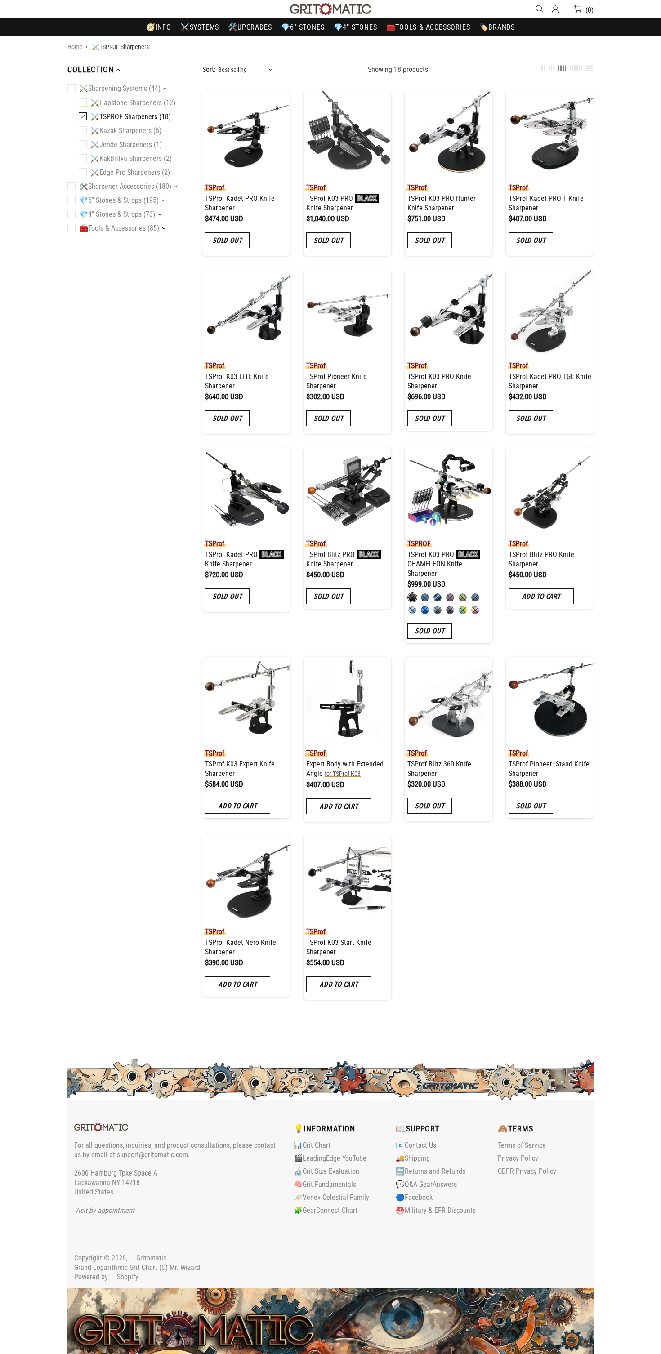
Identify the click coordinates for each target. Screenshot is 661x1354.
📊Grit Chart (312, 1145)
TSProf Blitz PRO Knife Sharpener (342, 559)
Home (75, 46)
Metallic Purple (450, 597)
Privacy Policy (518, 1158)
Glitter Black (412, 597)
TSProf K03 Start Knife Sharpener (338, 947)
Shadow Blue (437, 610)
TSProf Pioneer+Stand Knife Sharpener (549, 769)
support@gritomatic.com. (153, 1154)
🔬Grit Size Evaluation (326, 1171)
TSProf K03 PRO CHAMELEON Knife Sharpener (442, 564)
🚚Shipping (413, 1158)
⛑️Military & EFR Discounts (436, 1210)
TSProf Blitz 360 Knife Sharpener (439, 769)
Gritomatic (330, 9)
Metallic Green (463, 597)
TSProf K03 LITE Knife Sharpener (237, 381)
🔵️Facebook (414, 1197)
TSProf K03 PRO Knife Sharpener (341, 203)
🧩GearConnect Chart (325, 1210)
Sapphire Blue (425, 610)
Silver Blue (412, 610)
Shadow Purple (450, 610)
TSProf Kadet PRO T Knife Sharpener (546, 203)
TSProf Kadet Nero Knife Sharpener (240, 947)
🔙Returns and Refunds (430, 1171)
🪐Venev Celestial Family (331, 1197)
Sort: (209, 69)
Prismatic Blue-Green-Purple (475, 610)
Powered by (106, 1277)
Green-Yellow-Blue (463, 610)
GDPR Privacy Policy (527, 1171)
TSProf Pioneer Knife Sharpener (336, 381)
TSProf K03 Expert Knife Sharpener (240, 769)
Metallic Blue (425, 597)
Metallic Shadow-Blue (475, 597)
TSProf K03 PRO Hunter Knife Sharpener (441, 203)
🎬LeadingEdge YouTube (330, 1158)
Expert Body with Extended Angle (345, 769)
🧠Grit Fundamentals (325, 1184)
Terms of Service (522, 1145)
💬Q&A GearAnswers (426, 1184)
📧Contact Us (416, 1145)
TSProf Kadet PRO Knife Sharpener (240, 203)
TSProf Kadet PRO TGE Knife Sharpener (550, 381)
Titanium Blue (437, 597)
